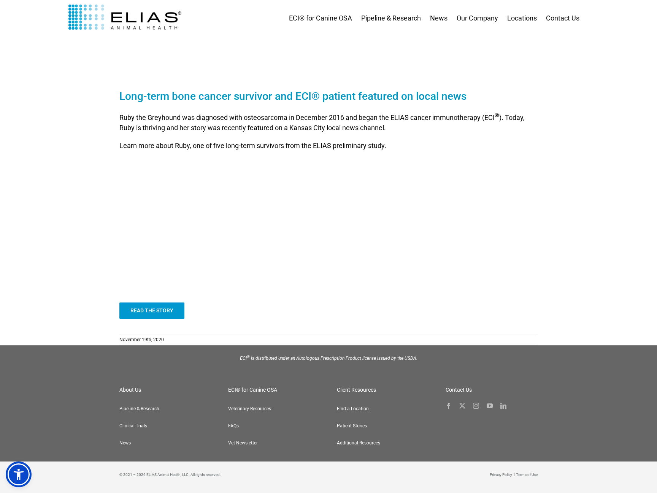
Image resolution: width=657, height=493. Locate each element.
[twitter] (462, 406)
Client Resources (356, 390)
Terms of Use (527, 475)
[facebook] (449, 406)
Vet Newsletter (243, 443)
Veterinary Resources (249, 408)
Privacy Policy (501, 475)
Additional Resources (358, 443)
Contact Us (459, 390)
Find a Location (353, 408)
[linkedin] (503, 406)
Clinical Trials (133, 425)
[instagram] (476, 406)
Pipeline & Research (139, 408)
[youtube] (490, 406)
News (125, 443)
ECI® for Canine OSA (252, 390)
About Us (130, 390)
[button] (19, 474)
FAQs (233, 425)
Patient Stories (352, 425)
